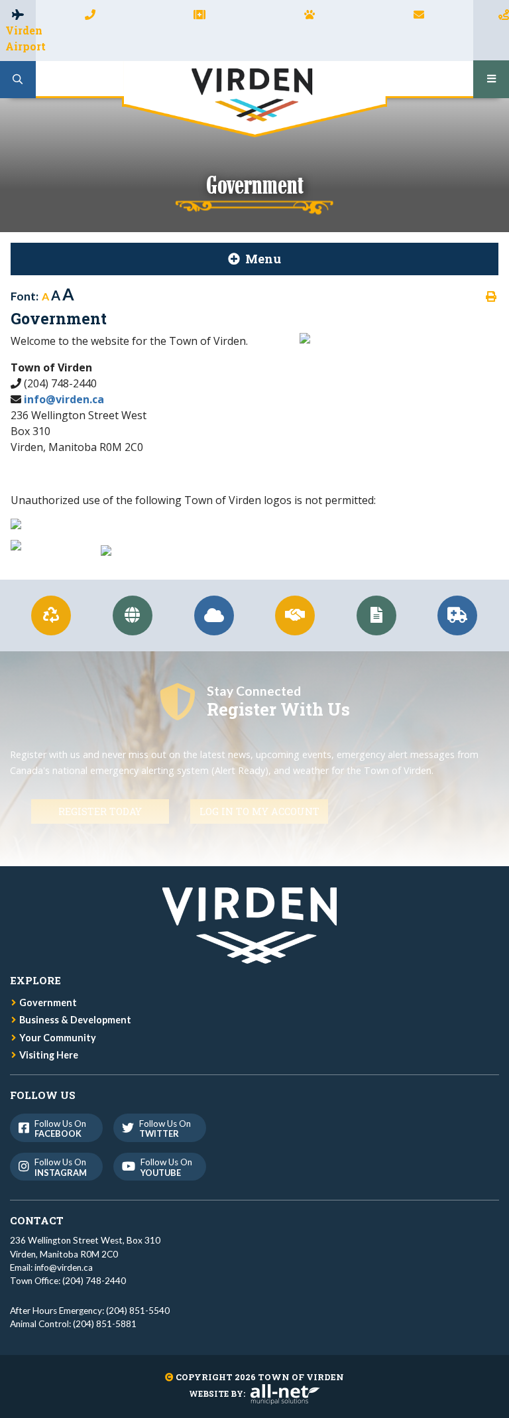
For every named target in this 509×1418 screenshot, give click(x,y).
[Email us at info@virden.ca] (419, 14)
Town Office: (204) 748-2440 (68, 1280)
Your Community (57, 1037)
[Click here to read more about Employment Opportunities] (295, 615)
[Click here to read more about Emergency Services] (457, 615)
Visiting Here (48, 1055)
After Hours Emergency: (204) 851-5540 (90, 1310)
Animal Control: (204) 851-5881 (73, 1324)
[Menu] (491, 79)
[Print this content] (491, 296)
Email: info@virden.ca (51, 1267)
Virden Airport (20, 38)
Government (48, 1002)
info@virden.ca (64, 399)
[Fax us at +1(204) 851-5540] (199, 14)
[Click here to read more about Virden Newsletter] (376, 615)
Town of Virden (254, 99)
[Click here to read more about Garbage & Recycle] (51, 615)
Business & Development (75, 1019)
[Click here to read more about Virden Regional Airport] (213, 615)
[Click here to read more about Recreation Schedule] (133, 615)
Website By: (217, 1393)
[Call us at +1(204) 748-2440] (90, 14)
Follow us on (60, 1128)
